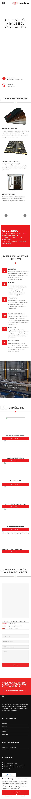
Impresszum (5, 750)
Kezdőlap (4, 723)
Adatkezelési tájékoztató (9, 747)
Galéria (4, 732)
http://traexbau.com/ (13, 628)
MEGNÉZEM (14, 438)
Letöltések (5, 729)
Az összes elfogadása (15, 792)
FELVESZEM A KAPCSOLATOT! (15, 690)
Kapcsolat (5, 734)
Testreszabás (8, 796)
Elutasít (23, 796)
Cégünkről (5, 726)
